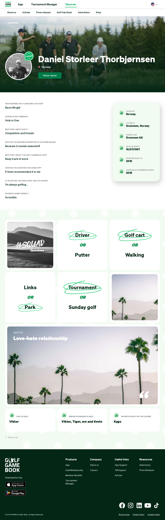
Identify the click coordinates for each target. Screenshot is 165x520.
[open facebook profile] (122, 505)
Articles (118, 475)
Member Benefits (73, 475)
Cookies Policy (153, 514)
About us (94, 465)
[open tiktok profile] (156, 505)
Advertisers (145, 465)
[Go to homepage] (9, 4)
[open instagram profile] (130, 505)
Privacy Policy (139, 514)
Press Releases (146, 470)
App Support (121, 465)
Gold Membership (74, 470)
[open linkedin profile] (139, 505)
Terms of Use (124, 514)
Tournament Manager (71, 482)
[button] (20, 4)
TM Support (120, 470)
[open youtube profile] (147, 505)
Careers (94, 470)
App (67, 465)
